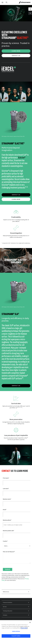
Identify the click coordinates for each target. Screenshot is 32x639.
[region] (16, 629)
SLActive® (21, 157)
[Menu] (2, 2)
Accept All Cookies (16, 636)
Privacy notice (24, 628)
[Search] (6, 2)
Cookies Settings (16, 631)
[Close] (30, 622)
